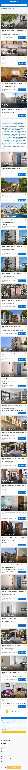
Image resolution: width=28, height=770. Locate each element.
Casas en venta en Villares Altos (8, 140)
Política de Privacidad (5, 755)
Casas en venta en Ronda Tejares (16, 125)
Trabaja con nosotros (5, 745)
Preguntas (3, 763)
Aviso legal (3, 753)
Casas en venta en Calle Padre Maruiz (10, 126)
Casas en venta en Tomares (8, 122)
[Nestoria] (14, 2)
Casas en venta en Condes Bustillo (14, 131)
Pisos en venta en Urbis (7, 146)
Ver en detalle (22, 37)
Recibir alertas (14, 732)
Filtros (14, 767)
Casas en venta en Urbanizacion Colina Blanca (11, 10)
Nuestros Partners (5, 765)
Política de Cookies (5, 756)
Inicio (2, 10)
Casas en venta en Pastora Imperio (13, 134)
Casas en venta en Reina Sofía (11, 143)
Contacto (3, 748)
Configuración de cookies (6, 758)
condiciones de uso (16, 727)
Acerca (2, 746)
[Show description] (25, 30)
